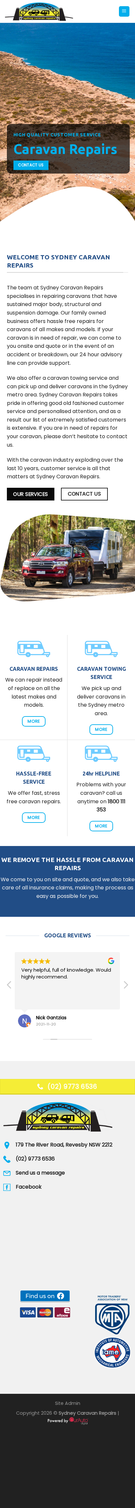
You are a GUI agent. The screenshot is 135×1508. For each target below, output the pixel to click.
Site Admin (67, 1403)
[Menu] (124, 11)
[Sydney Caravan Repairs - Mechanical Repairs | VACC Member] (59, 11)
